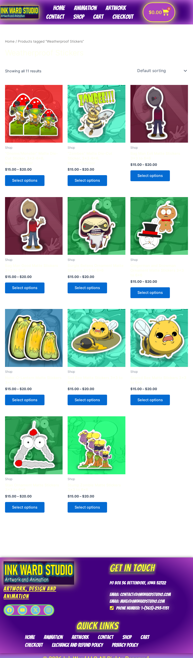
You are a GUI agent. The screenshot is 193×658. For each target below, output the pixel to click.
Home (59, 8)
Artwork (116, 8)
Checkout (122, 16)
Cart (98, 16)
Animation (85, 8)
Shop (78, 16)
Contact (55, 16)
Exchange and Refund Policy (77, 645)
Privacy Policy (125, 645)
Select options (24, 180)
